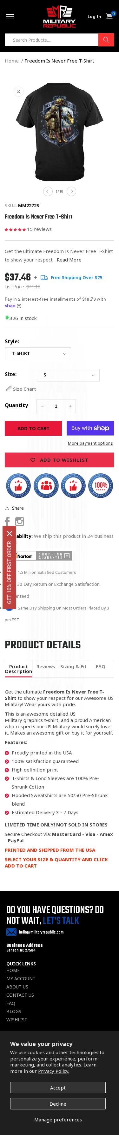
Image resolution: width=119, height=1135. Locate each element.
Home (12, 60)
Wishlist (16, 1020)
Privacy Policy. (53, 1071)
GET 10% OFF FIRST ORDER (9, 572)
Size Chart (24, 389)
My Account (21, 978)
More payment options (90, 443)
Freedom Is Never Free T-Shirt (59, 60)
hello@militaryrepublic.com (41, 932)
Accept (58, 1087)
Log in (94, 17)
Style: (12, 341)
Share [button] (18, 508)
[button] (16, 229)
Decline (58, 1104)
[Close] (9, 533)
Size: (11, 374)
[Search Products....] (106, 39)
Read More (69, 259)
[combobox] (59, 39)
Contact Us (20, 995)
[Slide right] (71, 191)
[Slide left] (48, 191)
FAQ (10, 1003)
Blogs (13, 1011)
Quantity (16, 405)
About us (17, 987)
